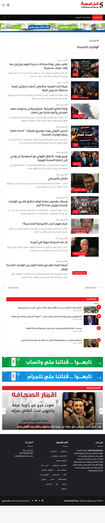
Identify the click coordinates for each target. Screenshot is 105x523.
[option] (52, 411)
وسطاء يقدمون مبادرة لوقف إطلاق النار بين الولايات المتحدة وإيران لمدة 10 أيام (38, 203)
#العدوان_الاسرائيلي (59, 465)
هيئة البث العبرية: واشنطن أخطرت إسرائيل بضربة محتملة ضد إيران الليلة (39, 88)
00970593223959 (26, 453)
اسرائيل (43, 479)
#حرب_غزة (45, 465)
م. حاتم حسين (7, 500)
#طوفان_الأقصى (47, 470)
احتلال (52, 479)
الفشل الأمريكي (58, 178)
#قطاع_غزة (45, 474)
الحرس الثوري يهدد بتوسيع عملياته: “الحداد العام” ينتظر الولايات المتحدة (38, 132)
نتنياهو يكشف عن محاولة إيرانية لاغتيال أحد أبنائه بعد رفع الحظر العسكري (51, 340)
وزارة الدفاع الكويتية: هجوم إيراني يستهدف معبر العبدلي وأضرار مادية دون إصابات (39, 110)
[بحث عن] (8, 6)
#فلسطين (55, 474)
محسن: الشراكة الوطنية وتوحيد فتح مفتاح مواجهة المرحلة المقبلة (54, 328)
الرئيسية (93, 40)
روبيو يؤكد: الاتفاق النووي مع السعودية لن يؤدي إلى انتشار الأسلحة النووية (39, 158)
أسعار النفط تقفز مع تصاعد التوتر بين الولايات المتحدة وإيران (37, 267)
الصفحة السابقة (90, 287)
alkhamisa (62, 479)
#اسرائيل (63, 451)
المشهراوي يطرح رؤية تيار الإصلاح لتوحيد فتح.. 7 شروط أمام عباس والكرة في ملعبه (46, 316)
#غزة (64, 474)
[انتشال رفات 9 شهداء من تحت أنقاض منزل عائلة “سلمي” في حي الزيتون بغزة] (91, 309)
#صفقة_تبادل (61, 470)
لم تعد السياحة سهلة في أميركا (49, 242)
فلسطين (49, 484)
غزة (57, 484)
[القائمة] (3, 6)
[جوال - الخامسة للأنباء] (52, 27)
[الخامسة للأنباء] (92, 5)
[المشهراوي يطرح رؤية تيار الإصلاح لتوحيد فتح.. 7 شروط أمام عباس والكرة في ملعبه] (91, 320)
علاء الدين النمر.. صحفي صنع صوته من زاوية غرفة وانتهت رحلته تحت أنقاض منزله (59, 427)
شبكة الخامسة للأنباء (71, 500)
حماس (64, 484)
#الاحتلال (53, 451)
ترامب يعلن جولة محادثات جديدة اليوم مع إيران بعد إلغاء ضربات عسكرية (38, 66)
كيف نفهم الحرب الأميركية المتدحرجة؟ (45, 223)
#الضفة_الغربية (61, 460)
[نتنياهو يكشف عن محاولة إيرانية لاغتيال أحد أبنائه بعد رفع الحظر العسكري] (91, 343)
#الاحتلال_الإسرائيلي (59, 456)
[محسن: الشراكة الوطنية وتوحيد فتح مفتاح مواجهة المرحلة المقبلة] (91, 332)
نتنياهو (64, 488)
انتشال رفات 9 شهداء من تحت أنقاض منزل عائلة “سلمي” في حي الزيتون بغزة (62, 17)
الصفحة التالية (13, 287)
